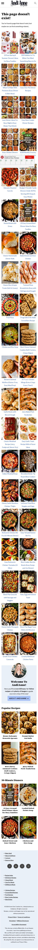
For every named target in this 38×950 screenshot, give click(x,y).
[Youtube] (16, 866)
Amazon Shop (9, 860)
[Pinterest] (22, 866)
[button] (31, 166)
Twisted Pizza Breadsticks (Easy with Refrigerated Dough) (28, 288)
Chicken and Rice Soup (10, 347)
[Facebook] (9, 866)
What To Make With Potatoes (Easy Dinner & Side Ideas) (10, 91)
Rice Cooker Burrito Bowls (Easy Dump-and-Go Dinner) (28, 565)
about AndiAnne (18, 698)
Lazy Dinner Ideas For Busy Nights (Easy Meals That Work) (10, 123)
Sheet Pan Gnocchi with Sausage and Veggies (10, 597)
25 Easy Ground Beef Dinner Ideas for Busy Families (28, 226)
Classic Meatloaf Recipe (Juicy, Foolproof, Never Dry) (10, 444)
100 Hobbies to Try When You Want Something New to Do (28, 58)
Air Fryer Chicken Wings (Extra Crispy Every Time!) (28, 382)
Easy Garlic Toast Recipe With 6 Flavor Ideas (28, 444)
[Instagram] (28, 866)
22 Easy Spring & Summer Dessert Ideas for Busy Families (10, 58)
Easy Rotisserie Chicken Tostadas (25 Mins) (10, 565)
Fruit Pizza (10, 317)
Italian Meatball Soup (10, 474)
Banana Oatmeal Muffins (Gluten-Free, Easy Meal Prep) (10, 382)
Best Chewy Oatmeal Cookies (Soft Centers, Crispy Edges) (28, 350)
